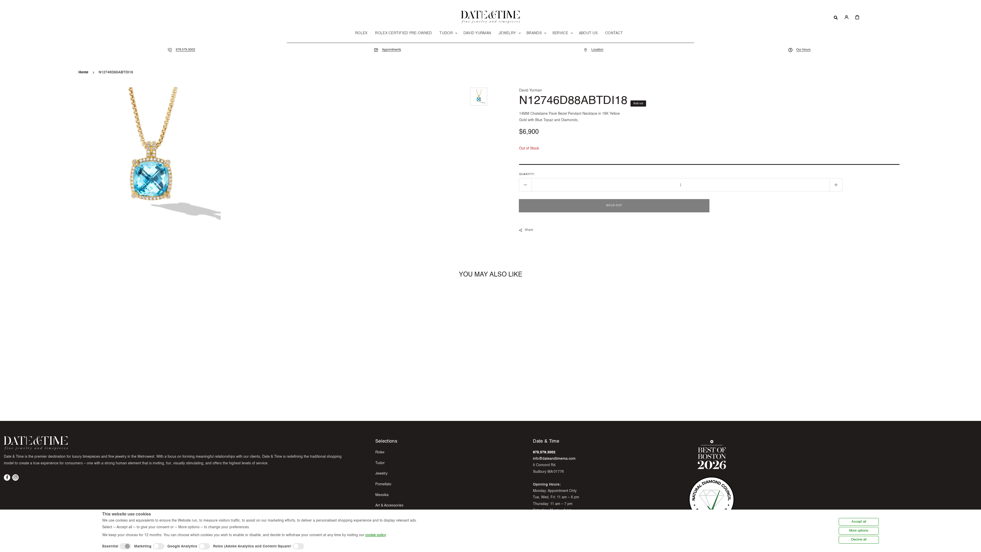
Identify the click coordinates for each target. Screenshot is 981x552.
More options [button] (858, 530)
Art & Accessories (389, 505)
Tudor (380, 463)
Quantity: (527, 174)
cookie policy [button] (375, 535)
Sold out (614, 205)
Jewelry (381, 473)
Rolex (379, 452)
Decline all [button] (859, 539)
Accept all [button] (858, 521)
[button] (836, 17)
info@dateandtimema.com (554, 459)
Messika (382, 495)
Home (83, 72)
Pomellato (383, 484)
